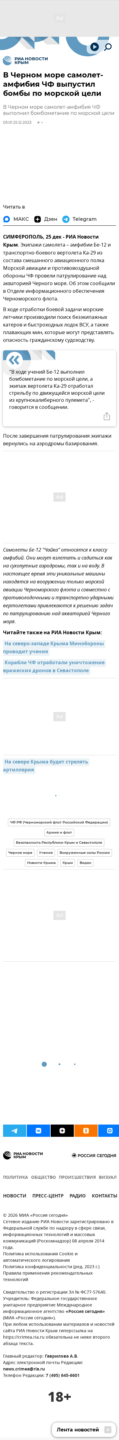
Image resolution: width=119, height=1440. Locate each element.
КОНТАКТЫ (104, 1196)
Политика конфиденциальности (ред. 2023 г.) (51, 1267)
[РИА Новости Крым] (25, 61)
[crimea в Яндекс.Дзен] (62, 1131)
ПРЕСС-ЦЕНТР (47, 1196)
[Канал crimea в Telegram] (14, 1131)
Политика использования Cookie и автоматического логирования (40, 1257)
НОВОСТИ (14, 1196)
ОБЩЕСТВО (43, 1177)
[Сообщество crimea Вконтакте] (38, 1131)
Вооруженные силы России (85, 852)
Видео (85, 863)
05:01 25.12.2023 (17, 122)
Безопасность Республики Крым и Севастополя (59, 842)
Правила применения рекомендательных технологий (48, 1277)
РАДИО (78, 1196)
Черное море (20, 852)
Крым (68, 863)
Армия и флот (59, 832)
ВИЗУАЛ (108, 1177)
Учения (46, 852)
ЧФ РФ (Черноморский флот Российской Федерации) (59, 822)
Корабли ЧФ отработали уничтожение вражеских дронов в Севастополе (54, 667)
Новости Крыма (41, 863)
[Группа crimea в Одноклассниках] (86, 1131)
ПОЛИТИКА (15, 1177)
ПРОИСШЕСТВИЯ (77, 1177)
